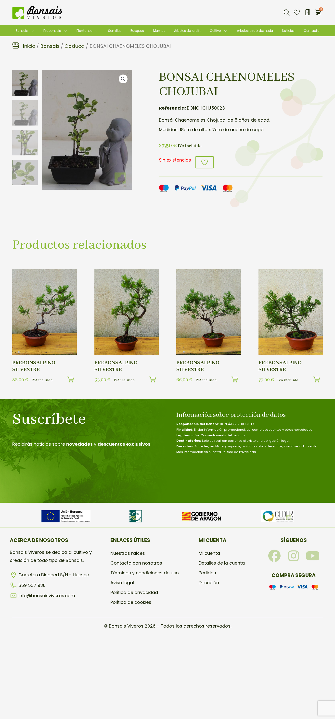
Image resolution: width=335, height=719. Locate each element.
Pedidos (207, 573)
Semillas (114, 30)
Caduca (74, 46)
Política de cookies (130, 602)
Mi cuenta (209, 553)
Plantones (84, 30)
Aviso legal (122, 583)
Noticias (288, 30)
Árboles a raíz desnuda (255, 30)
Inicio (29, 46)
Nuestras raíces (127, 553)
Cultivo (215, 30)
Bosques (137, 30)
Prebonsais (52, 30)
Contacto (311, 30)
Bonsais (22, 30)
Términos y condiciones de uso (144, 573)
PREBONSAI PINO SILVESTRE (33, 366)
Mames (159, 30)
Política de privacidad (134, 592)
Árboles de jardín (187, 30)
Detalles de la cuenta (222, 563)
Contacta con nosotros (136, 563)
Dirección (209, 583)
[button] (286, 12)
